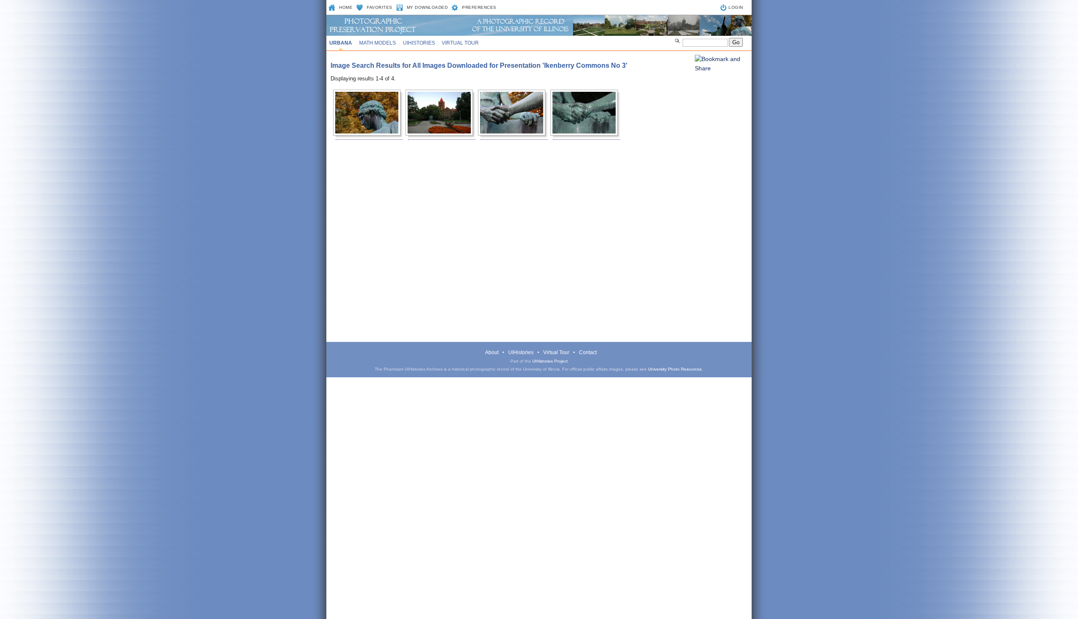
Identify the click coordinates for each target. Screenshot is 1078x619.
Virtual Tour (460, 42)
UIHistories (419, 42)
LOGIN (735, 7)
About (492, 352)
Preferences (479, 7)
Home (345, 7)
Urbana (340, 42)
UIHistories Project (550, 361)
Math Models (377, 42)
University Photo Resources (675, 369)
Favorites (379, 7)
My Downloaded (427, 7)
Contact (588, 352)
